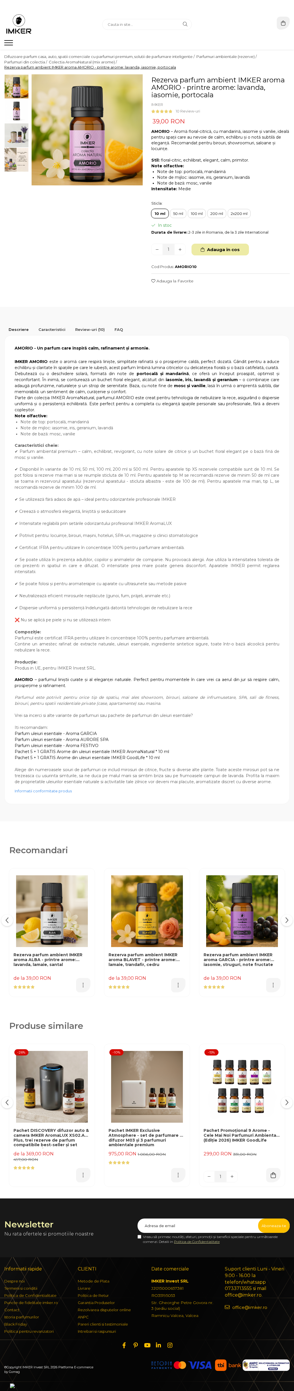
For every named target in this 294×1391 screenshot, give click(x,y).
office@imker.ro (249, 1307)
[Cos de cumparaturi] (283, 23)
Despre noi (14, 1281)
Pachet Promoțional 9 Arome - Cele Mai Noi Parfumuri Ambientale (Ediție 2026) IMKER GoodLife (242, 1135)
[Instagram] (170, 1345)
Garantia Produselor (96, 1302)
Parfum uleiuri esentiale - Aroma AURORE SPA (62, 739)
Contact (12, 1309)
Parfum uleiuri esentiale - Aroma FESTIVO (56, 745)
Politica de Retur (93, 1295)
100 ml (197, 213)
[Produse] (9, 44)
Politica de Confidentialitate (197, 1241)
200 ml (216, 213)
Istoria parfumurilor (21, 1317)
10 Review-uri (188, 111)
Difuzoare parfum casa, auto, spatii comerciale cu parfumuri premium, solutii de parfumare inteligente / (100, 56)
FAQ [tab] (119, 329)
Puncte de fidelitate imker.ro (31, 1302)
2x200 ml (239, 213)
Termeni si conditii (20, 1288)
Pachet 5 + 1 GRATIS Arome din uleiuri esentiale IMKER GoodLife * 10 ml (87, 757)
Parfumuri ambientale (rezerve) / (227, 56)
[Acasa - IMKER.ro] (40, 24)
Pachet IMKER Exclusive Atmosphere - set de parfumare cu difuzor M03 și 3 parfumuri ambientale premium (147, 1137)
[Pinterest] (135, 1345)
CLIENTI (87, 1269)
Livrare (84, 1288)
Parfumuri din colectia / (26, 62)
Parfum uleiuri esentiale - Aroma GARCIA (56, 733)
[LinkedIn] (158, 1345)
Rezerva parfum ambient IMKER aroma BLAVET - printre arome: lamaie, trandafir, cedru (143, 959)
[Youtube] (147, 1345)
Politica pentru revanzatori (29, 1331)
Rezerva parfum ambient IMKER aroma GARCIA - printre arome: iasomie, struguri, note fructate (238, 959)
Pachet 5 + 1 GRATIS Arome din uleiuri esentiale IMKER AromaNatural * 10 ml (92, 751)
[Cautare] (185, 24)
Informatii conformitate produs (43, 791)
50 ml (178, 213)
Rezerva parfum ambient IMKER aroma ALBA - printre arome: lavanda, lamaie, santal (47, 959)
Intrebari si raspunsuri (97, 1331)
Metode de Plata (93, 1281)
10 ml (159, 213)
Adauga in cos (223, 249)
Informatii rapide (23, 1269)
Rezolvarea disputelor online (104, 1309)
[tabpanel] (87, 129)
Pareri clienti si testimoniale (103, 1324)
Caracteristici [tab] (51, 329)
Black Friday (15, 1324)
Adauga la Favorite (174, 281)
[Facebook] (124, 1345)
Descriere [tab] (19, 329)
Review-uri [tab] (90, 329)
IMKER (157, 104)
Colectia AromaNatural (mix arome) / (83, 62)
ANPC (83, 1317)
